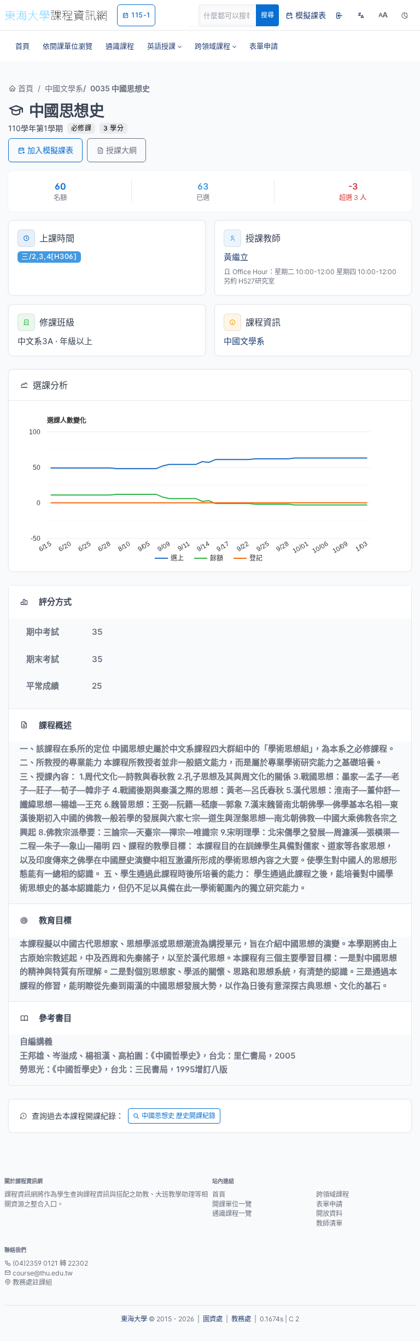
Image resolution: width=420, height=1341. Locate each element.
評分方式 (55, 601)
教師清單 (329, 1223)
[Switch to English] (361, 15)
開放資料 (329, 1213)
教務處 (241, 1319)
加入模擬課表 (50, 150)
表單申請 (329, 1204)
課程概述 (55, 725)
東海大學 (134, 1319)
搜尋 (267, 15)
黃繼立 (236, 257)
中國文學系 (64, 88)
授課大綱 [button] (121, 150)
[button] (164, 46)
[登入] (339, 15)
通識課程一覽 (232, 1213)
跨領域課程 (332, 1194)
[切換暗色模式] (405, 15)
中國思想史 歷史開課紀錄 (178, 1116)
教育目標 (55, 920)
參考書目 (55, 1018)
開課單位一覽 (232, 1204)
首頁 (24, 88)
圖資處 (213, 1319)
